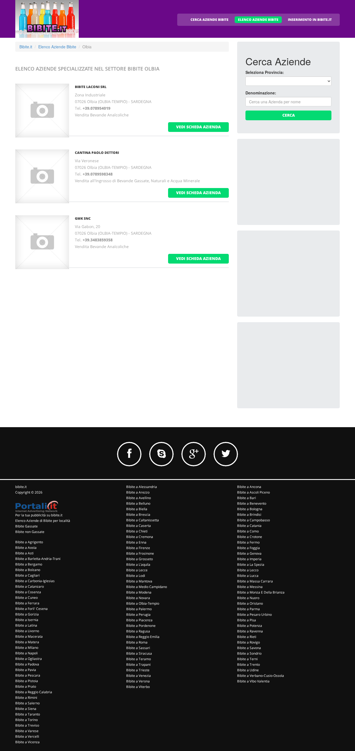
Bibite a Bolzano (27, 569)
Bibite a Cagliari (27, 575)
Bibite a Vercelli (27, 736)
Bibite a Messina (250, 586)
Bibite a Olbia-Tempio (142, 603)
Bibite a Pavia (25, 669)
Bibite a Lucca (247, 575)
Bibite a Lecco (247, 570)
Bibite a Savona (249, 647)
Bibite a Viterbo (138, 686)
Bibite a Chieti (137, 531)
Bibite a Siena (25, 708)
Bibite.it (25, 46)
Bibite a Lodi (135, 575)
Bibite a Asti (24, 553)
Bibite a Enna (136, 542)
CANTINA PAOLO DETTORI (97, 152)
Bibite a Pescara (27, 675)
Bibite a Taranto (27, 714)
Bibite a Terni (247, 659)
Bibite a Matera (27, 642)
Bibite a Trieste (137, 670)
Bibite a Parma (248, 609)
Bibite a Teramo (138, 659)
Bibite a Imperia (249, 559)
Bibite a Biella (136, 509)
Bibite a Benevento (251, 503)
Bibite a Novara (138, 597)
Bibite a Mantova (139, 581)
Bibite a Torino (26, 719)
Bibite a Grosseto (139, 559)
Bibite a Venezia (138, 675)
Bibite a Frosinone (140, 553)
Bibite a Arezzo (137, 492)
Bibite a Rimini (26, 697)
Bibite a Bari (246, 497)
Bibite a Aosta (26, 547)
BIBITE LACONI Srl (90, 86)
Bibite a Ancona (249, 486)
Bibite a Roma (137, 642)
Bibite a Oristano (250, 603)
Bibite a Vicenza (27, 742)
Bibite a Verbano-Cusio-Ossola (260, 675)
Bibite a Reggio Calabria (33, 692)
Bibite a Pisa (246, 620)
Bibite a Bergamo (28, 564)
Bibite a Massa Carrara (255, 581)
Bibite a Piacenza (139, 620)
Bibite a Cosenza (28, 592)
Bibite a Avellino (138, 497)
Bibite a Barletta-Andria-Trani (37, 558)
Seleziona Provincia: (264, 72)
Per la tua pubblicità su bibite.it (38, 515)
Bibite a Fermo (248, 542)
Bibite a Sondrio (249, 653)
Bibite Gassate (26, 526)
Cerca (288, 115)
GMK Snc (83, 218)
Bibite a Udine (248, 670)
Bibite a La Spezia (250, 564)
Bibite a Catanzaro (29, 586)
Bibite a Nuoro (248, 597)
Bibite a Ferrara (27, 603)
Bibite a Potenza (249, 625)
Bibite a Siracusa (139, 653)
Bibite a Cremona (139, 536)
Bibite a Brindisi (249, 514)
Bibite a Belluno (138, 503)
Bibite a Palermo (139, 609)
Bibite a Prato (25, 686)
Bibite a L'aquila (138, 564)
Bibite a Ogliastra (28, 658)
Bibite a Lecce (137, 570)
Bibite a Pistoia (26, 681)
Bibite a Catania (249, 525)
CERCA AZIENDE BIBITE (210, 19)
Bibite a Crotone (249, 536)
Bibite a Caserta (138, 525)
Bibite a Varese (27, 731)
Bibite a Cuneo (26, 597)
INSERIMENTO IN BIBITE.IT (310, 19)
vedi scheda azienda (198, 126)
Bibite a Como (248, 531)
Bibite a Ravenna (250, 631)
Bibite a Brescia (138, 514)
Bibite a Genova (249, 553)
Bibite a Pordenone (141, 625)
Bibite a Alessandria (141, 486)
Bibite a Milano (26, 647)
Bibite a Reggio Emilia (142, 636)
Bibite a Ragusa (138, 631)
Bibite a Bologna (249, 509)
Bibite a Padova (27, 664)
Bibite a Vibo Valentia (253, 681)
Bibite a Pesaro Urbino (254, 614)
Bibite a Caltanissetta (142, 520)
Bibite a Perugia (138, 614)
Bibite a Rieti (246, 636)
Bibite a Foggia (248, 547)
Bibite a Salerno (27, 703)
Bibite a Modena (138, 592)
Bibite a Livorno (27, 631)
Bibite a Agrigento (29, 542)
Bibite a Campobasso (253, 520)
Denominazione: (260, 93)
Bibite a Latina (26, 625)
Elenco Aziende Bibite (57, 46)
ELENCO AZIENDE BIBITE (258, 19)
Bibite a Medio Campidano (146, 586)
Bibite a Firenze (138, 547)
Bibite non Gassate (29, 531)
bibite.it (21, 486)
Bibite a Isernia (26, 619)
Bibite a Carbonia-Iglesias (35, 581)
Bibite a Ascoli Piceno (253, 492)
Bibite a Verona (138, 681)
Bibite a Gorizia (27, 614)
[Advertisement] (287, 182)
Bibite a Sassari (138, 647)
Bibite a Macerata (29, 636)
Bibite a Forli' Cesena (31, 608)
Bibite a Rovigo (248, 642)
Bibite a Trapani (138, 664)
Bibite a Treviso (27, 725)
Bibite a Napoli (26, 653)
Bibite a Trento (248, 664)
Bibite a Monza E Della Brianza (261, 592)
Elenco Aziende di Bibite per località (42, 520)
